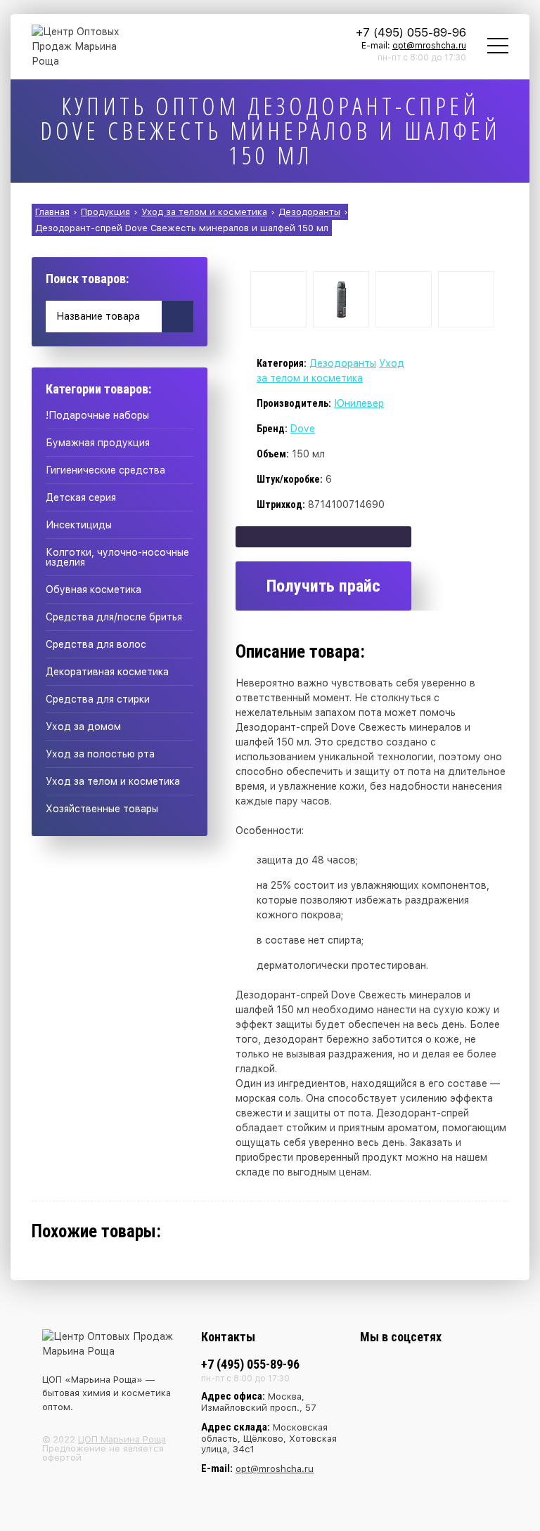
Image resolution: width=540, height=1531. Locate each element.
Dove (302, 428)
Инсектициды (79, 524)
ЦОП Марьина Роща (122, 1439)
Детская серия (81, 497)
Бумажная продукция (98, 442)
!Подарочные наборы (97, 415)
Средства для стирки (98, 699)
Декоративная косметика (107, 671)
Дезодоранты (342, 363)
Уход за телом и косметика (113, 781)
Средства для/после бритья (114, 617)
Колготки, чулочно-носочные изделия (117, 557)
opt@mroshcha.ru (429, 46)
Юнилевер (359, 403)
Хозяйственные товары (102, 808)
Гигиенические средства (105, 470)
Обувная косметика (93, 589)
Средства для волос (96, 644)
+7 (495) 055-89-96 (411, 32)
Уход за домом (83, 726)
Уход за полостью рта (100, 754)
